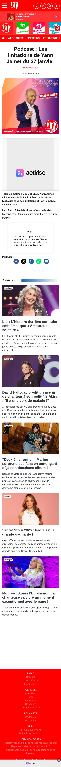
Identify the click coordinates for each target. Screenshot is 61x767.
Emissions (33, 38)
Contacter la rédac (30, 707)
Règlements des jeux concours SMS (30, 746)
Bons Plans (30, 693)
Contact (30, 676)
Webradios (15, 38)
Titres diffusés (30, 680)
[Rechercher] (50, 6)
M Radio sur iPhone (30, 729)
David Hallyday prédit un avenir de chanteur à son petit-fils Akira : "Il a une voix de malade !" (29, 396)
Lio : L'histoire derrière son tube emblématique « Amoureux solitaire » (29, 326)
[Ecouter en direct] (43, 6)
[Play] (3, 26)
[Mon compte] (57, 6)
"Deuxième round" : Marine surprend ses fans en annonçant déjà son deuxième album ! (29, 463)
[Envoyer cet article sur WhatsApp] (38, 262)
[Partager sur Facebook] (15, 262)
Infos (30, 696)
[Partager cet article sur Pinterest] (30, 262)
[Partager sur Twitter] (23, 262)
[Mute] (55, 16)
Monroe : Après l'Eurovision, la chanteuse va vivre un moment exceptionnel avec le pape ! (28, 597)
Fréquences (30, 683)
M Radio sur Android (30, 733)
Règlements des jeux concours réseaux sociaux (30, 742)
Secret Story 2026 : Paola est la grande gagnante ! (28, 532)
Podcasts (30, 716)
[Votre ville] (36, 6)
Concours (30, 703)
